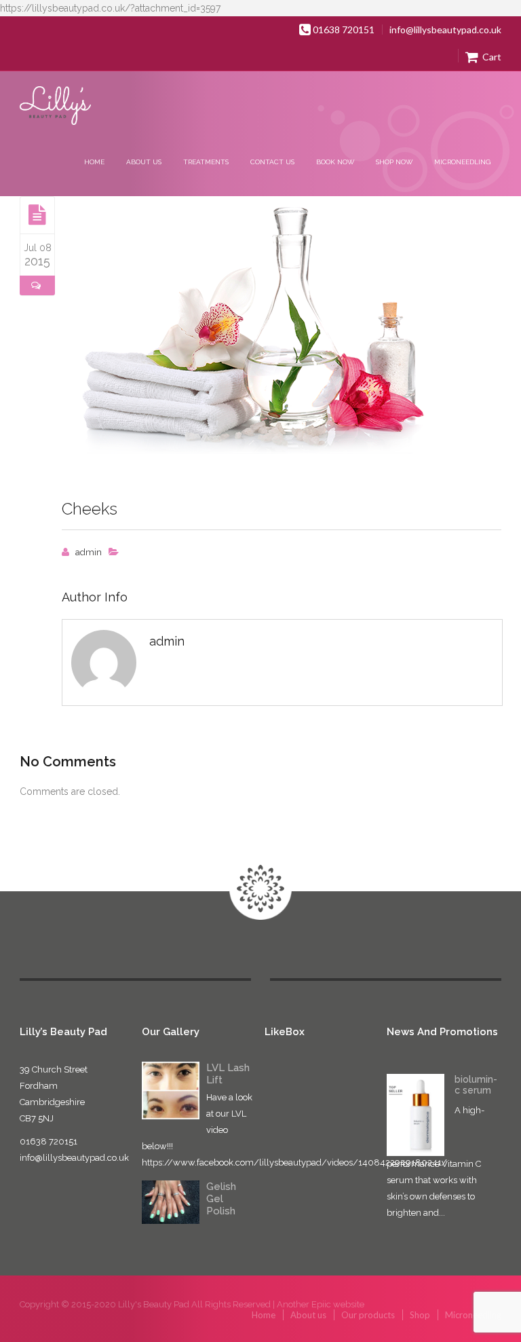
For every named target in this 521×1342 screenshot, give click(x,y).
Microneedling (462, 162)
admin (88, 552)
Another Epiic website (320, 1304)
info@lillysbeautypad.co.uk (445, 29)
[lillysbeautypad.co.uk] (56, 106)
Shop (420, 1314)
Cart (490, 56)
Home (94, 162)
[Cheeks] (37, 214)
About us (143, 162)
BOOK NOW (335, 162)
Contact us (272, 162)
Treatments (206, 162)
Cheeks (89, 509)
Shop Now (394, 162)
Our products (368, 1314)
